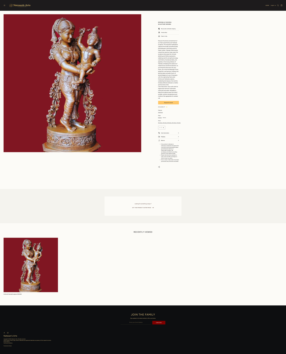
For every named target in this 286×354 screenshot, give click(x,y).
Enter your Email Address (126, 319)
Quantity (160, 130)
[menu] (4, 5)
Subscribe (159, 322)
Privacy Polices (7, 341)
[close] (278, 5)
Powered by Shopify (8, 345)
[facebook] (4, 333)
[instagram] (8, 333)
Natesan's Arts (14, 339)
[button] (139, 16)
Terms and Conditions (8, 343)
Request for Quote (168, 102)
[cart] (281, 5)
